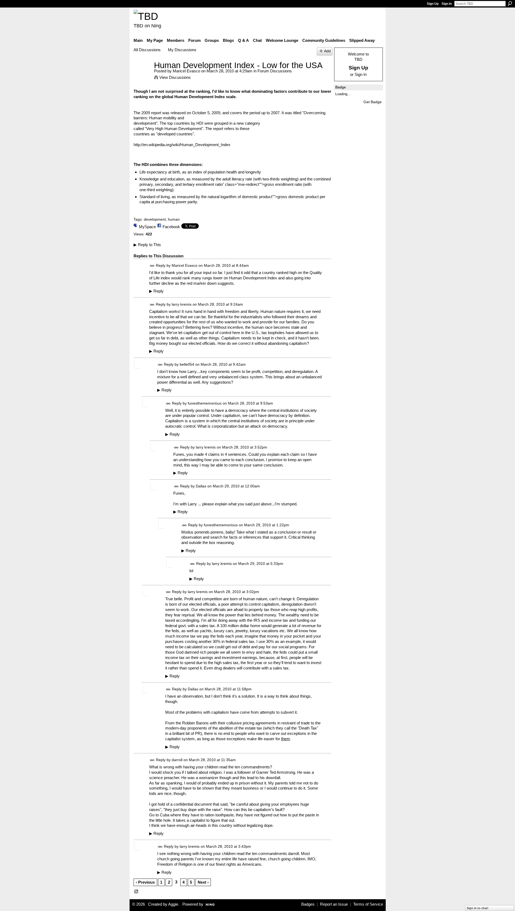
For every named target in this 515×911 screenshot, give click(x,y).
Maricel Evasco (186, 71)
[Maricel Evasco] (142, 75)
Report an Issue (334, 904)
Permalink (152, 265)
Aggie (173, 904)
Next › (203, 882)
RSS (136, 891)
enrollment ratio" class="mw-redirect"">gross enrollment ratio (249, 184)
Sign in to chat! (477, 908)
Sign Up (433, 4)
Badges (308, 904)
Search (510, 3)
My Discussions (182, 49)
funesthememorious (205, 403)
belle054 (187, 364)
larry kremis (182, 304)
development (155, 219)
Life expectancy (153, 172)
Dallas (201, 486)
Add (327, 51)
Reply (156, 291)
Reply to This (147, 244)
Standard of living (154, 196)
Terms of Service (368, 904)
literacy (238, 179)
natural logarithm (222, 196)
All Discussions (147, 49)
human (174, 219)
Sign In (447, 4)
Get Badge (372, 102)
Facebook (171, 226)
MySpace (147, 226)
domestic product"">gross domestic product (280, 196)
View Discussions (175, 77)
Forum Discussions (275, 71)
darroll (177, 760)
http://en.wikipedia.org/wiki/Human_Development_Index (182, 144)
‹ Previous (145, 882)
